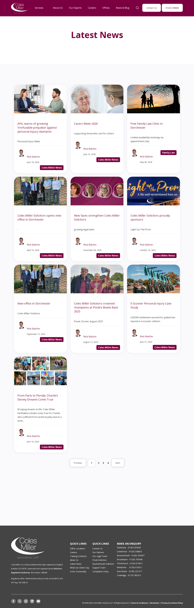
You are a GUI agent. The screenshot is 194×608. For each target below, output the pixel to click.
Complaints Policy (100, 571)
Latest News (76, 563)
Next (117, 462)
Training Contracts (78, 556)
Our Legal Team (99, 556)
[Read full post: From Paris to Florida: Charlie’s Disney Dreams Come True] (40, 384)
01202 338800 (172, 7)
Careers (92, 7)
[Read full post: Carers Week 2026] (97, 112)
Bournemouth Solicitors (103, 563)
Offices (106, 7)
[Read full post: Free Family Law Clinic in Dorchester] (153, 112)
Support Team (99, 567)
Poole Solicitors (99, 560)
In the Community (78, 571)
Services (39, 7)
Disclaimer (154, 603)
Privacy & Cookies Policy (172, 603)
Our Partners (98, 552)
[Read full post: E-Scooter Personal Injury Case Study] (153, 292)
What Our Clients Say (80, 567)
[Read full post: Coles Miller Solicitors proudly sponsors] (153, 204)
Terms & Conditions (139, 603)
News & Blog (122, 7)
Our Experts (75, 7)
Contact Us (151, 7)
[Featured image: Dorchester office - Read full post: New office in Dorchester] (40, 292)
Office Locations (77, 548)
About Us (58, 7)
